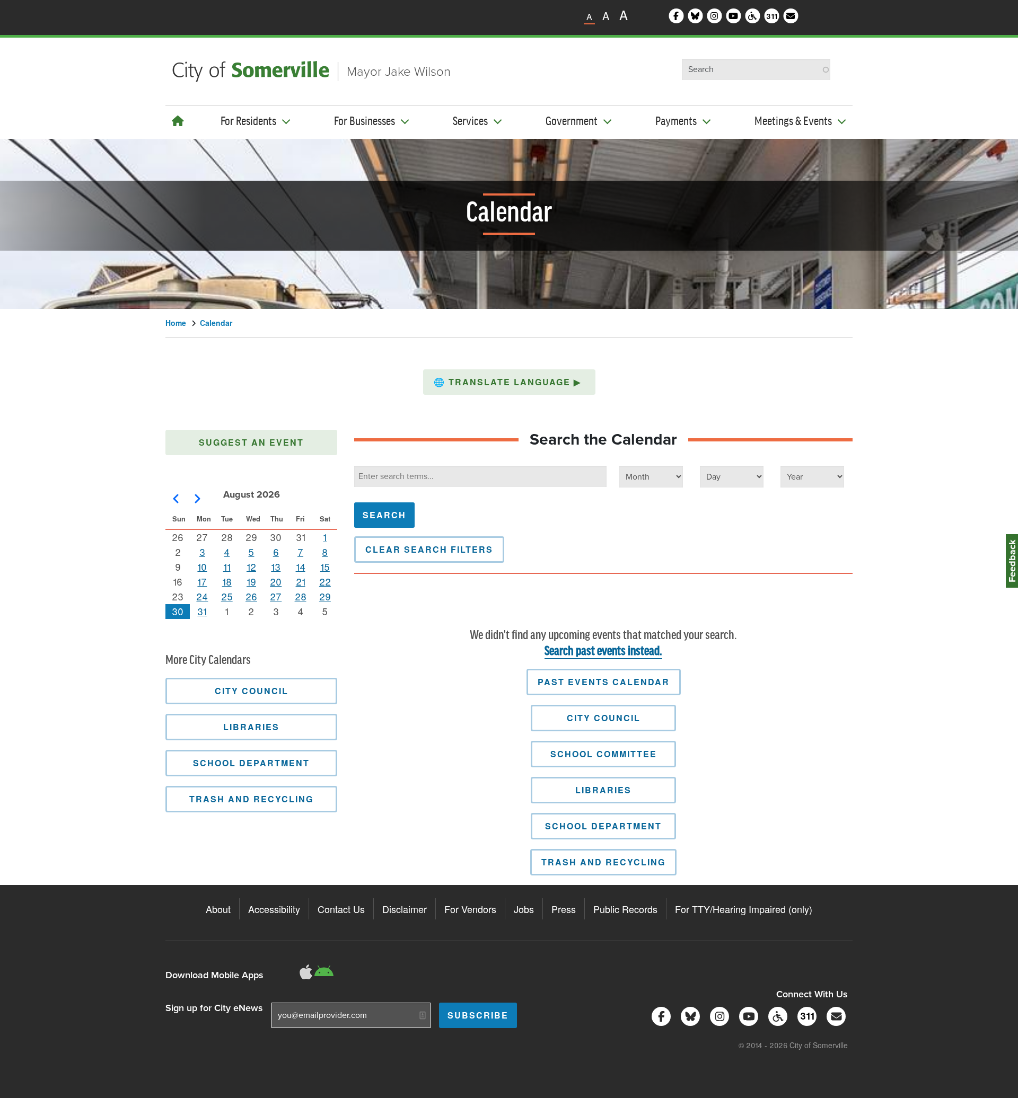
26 (251, 596)
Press (563, 909)
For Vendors (470, 909)
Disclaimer (404, 909)
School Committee (603, 754)
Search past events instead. (603, 651)
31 (202, 611)
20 (276, 581)
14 (300, 566)
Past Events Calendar (604, 682)
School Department (603, 826)
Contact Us (341, 909)
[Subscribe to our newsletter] (834, 1015)
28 (300, 596)
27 (276, 596)
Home (175, 322)
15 (325, 566)
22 (325, 581)
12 (251, 566)
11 (227, 566)
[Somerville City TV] (746, 1015)
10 (202, 566)
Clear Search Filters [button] (429, 549)
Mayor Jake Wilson (399, 71)
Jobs (524, 909)
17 (202, 581)
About (218, 909)
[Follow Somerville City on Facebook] (659, 1015)
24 (202, 596)
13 (275, 566)
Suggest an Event (251, 442)
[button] (509, 382)
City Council (603, 718)
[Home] (178, 120)
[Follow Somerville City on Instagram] (717, 1015)
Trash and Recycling (603, 862)
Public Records (625, 909)
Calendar (216, 322)
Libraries (603, 790)
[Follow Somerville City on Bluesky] (688, 1015)
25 (227, 596)
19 (251, 581)
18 (227, 581)
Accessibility (274, 909)
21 (300, 581)
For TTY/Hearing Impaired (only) (743, 909)
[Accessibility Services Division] (776, 1015)
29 (325, 596)
